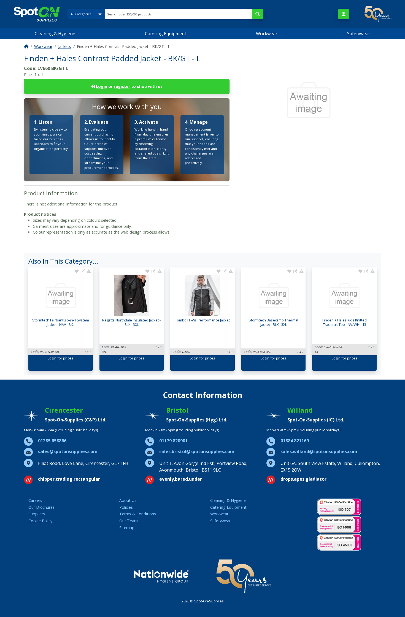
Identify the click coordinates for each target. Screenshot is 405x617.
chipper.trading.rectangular (69, 479)
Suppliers (36, 513)
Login (101, 86)
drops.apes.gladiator (303, 479)
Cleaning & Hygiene (55, 34)
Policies (126, 507)
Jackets (64, 46)
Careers (35, 500)
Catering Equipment (165, 34)
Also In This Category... (63, 261)
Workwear (266, 34)
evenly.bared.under (180, 479)
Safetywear (358, 34)
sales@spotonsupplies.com (68, 451)
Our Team (128, 520)
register (122, 86)
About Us (127, 500)
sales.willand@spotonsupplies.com (318, 451)
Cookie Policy (40, 520)
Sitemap (126, 527)
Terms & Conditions (137, 513)
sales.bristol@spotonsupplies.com (196, 451)
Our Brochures (41, 507)
